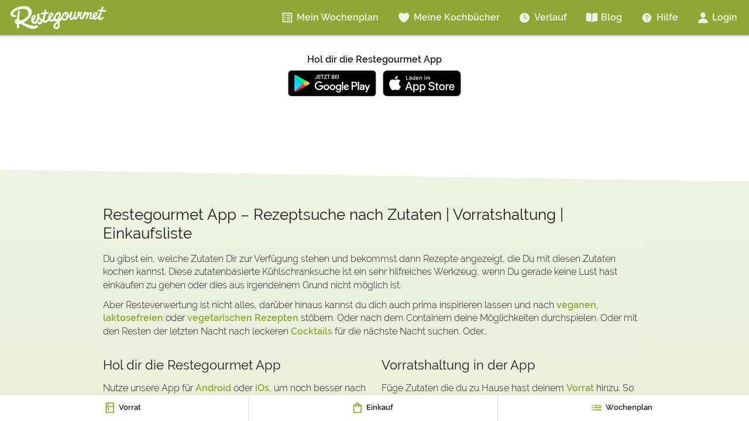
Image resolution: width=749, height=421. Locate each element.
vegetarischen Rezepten (242, 317)
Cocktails (311, 331)
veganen (576, 304)
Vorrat (580, 388)
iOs (262, 388)
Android (213, 388)
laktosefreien (133, 317)
